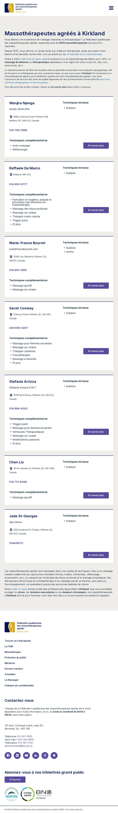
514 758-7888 (18, 130)
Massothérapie (13, 652)
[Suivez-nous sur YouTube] (26, 755)
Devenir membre (14, 668)
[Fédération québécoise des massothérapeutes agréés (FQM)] (21, 8)
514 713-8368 (18, 481)
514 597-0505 (24, 736)
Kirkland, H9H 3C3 (22, 174)
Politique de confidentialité (19, 685)
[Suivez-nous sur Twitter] (17, 755)
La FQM (9, 646)
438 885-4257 (18, 327)
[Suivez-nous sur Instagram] (44, 755)
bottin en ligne (19, 589)
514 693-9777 (18, 184)
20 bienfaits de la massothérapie (84, 54)
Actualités (10, 674)
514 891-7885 (18, 270)
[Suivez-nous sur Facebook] (8, 755)
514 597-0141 (25, 742)
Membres (10, 663)
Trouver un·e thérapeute (18, 640)
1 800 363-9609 (25, 739)
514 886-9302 (18, 408)
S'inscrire (15, 779)
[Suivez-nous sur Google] (54, 755)
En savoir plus (96, 145)
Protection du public (15, 657)
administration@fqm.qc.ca (18, 745)
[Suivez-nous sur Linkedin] (35, 755)
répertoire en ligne (31, 59)
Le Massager (12, 679)
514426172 (16, 543)
